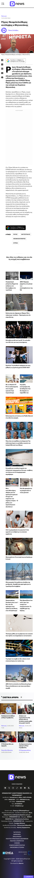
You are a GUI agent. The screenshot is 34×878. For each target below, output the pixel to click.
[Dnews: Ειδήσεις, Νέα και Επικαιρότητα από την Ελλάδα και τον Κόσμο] (17, 3)
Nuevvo (21, 863)
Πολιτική (3, 16)
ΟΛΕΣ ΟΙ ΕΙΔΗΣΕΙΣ (17, 784)
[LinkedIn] (2, 68)
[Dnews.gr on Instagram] (13, 787)
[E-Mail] (2, 73)
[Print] (2, 77)
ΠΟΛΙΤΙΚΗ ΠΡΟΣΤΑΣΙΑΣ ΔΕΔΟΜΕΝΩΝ (17, 838)
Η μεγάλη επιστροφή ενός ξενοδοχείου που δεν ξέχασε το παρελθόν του (25, 388)
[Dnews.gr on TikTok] (17, 787)
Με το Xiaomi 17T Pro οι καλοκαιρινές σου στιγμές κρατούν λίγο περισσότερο (12, 388)
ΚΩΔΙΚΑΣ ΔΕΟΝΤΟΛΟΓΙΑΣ (17, 845)
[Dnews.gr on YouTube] (24, 787)
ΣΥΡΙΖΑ (15, 243)
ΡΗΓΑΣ (15, 234)
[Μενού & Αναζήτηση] (2, 3)
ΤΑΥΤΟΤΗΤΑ (17, 832)
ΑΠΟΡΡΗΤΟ (29, 876)
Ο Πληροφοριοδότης (25, 750)
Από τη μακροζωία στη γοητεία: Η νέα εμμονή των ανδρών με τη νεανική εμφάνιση (17, 532)
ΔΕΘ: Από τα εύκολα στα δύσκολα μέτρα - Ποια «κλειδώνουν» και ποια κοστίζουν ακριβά (19, 686)
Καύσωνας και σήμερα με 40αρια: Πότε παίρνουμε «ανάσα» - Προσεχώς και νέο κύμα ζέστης (18, 315)
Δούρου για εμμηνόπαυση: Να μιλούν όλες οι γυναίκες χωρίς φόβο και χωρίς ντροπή (25, 719)
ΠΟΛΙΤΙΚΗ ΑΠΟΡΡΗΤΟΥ (17, 841)
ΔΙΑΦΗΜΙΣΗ (17, 834)
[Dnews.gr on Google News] (20, 787)
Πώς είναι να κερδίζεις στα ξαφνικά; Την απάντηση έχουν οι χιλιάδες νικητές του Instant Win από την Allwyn (18, 443)
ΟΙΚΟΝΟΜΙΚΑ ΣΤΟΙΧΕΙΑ (17, 847)
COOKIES (17, 843)
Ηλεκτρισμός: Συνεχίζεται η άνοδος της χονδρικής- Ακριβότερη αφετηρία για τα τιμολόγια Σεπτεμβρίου (18, 584)
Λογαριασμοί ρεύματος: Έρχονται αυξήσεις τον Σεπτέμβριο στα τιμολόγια (12, 286)
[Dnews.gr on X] (9, 787)
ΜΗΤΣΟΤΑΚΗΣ (25, 234)
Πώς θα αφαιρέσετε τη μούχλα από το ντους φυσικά (26, 490)
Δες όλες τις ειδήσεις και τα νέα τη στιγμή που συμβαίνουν (19, 258)
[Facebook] (2, 60)
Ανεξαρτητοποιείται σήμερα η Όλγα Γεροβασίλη (25, 745)
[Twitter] (2, 64)
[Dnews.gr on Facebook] (5, 787)
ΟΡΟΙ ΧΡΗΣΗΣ (17, 836)
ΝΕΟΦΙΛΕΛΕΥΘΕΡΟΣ (19, 238)
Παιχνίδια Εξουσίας (7, 750)
